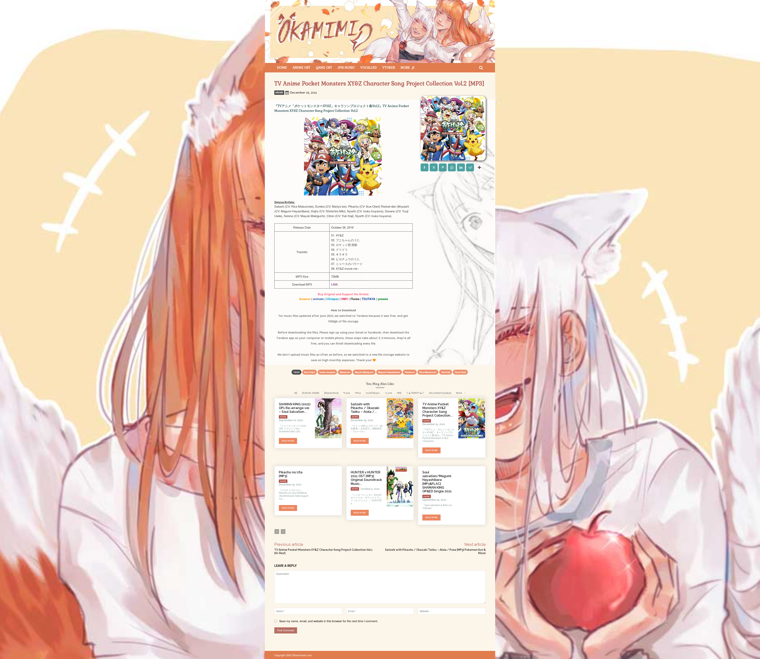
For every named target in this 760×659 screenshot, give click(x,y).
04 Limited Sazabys (440, 392)
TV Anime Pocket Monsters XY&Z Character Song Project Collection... (437, 410)
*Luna (346, 392)
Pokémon (410, 372)
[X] (434, 167)
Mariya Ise (345, 372)
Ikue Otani (309, 372)
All (295, 392)
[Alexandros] (331, 392)
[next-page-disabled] (283, 531)
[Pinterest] (443, 167)
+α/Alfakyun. (373, 392)
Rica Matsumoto (427, 372)
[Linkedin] (461, 167)
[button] (481, 67)
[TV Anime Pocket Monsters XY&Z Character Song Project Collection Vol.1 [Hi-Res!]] (471, 418)
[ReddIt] (470, 167)
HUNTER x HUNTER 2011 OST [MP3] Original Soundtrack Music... (366, 478)
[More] (479, 167)
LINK (334, 284)
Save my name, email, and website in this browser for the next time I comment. (328, 621)
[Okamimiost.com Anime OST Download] (380, 31)
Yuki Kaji (445, 372)
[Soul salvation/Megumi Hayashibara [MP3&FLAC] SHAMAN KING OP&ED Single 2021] (471, 486)
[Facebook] (424, 167)
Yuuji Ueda (460, 372)
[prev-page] (276, 531)
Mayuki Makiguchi (364, 372)
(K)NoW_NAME (310, 392)
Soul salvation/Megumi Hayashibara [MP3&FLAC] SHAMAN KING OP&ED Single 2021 (437, 481)
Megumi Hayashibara (389, 372)
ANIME (279, 92)
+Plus (358, 392)
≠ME (399, 392)
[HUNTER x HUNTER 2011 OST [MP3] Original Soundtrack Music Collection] (400, 486)
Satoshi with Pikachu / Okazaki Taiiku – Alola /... (365, 408)
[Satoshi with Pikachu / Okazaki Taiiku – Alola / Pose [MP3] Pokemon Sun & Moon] (400, 418)
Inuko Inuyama (327, 372)
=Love (388, 392)
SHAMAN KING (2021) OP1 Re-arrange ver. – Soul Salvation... (294, 408)
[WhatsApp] (452, 167)
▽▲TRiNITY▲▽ (415, 392)
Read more (288, 441)
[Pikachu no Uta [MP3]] (328, 486)
